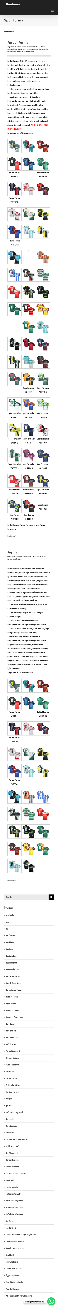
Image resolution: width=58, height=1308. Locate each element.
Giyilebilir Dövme (13, 1085)
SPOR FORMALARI (29, 49)
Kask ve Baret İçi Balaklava (17, 1139)
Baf (7, 929)
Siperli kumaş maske (15, 1248)
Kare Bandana (11, 1126)
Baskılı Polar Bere (13, 983)
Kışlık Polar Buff (12, 1146)
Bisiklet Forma (12, 996)
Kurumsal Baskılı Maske (16, 1173)
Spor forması (39, 49)
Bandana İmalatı (12, 969)
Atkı (7, 922)
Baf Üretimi (11, 935)
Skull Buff (10, 1255)
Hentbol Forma (12, 1092)
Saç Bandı (9, 1221)
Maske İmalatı (12, 1187)
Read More (11, 536)
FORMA (13, 47)
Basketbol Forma (13, 976)
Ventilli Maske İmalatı (15, 1282)
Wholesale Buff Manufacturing (19, 1296)
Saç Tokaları (11, 1228)
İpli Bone (9, 1105)
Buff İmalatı (11, 1030)
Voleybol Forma (12, 1289)
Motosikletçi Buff (13, 1194)
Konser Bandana (12, 1160)
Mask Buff (10, 1180)
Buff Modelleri (12, 1037)
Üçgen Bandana (12, 1275)
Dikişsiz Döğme (12, 1058)
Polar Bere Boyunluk (14, 1200)
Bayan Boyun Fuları (14, 990)
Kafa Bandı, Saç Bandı (14, 1112)
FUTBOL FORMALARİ (33, 47)
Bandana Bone (12, 956)
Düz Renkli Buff (12, 1064)
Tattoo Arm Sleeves (14, 1268)
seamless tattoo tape (15, 1241)
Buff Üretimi (11, 1044)
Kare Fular (10, 1132)
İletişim (9, 1098)
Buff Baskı (10, 1024)
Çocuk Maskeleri (13, 1051)
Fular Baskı (10, 1071)
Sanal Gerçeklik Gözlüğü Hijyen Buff (21, 1234)
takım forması (29, 52)
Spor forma (18, 49)
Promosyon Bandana (14, 1207)
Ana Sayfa (10, 915)
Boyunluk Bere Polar (14, 1017)
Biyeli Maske (11, 1003)
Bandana (19, 557)
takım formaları (17, 52)
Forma (12, 552)
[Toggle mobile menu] (52, 10)
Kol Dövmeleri (12, 1153)
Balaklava (10, 942)
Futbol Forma (17, 43)
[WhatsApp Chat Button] (51, 1301)
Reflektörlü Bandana (14, 1214)
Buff (24, 557)
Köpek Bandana (12, 1166)
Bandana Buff (11, 963)
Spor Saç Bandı (12, 1262)
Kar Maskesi (11, 1119)
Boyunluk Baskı (12, 1010)
